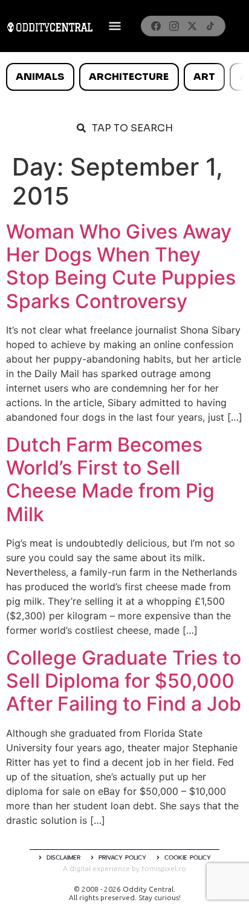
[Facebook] (156, 26)
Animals (40, 76)
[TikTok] (210, 26)
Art (204, 76)
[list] (124, 77)
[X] (192, 26)
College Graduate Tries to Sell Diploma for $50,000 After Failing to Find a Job (123, 681)
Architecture (129, 76)
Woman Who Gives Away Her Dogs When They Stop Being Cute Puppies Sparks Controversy (121, 266)
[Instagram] (174, 26)
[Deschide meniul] (115, 26)
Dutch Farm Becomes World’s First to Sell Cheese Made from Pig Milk (110, 479)
